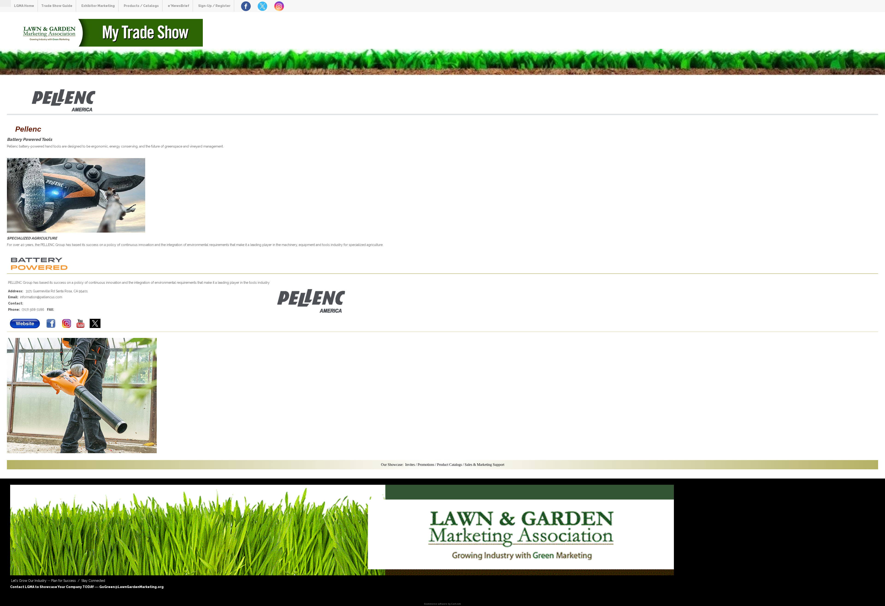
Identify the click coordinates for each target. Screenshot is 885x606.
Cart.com (456, 604)
